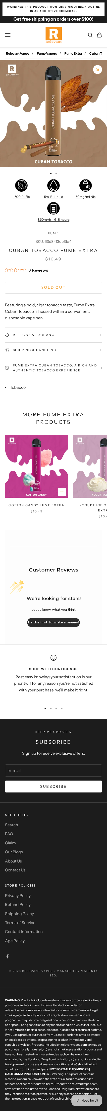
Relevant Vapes (17, 53)
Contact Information (24, 931)
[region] (53, 677)
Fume (53, 233)
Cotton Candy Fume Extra (36, 505)
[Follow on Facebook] (7, 956)
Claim (10, 842)
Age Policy (15, 940)
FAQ (9, 833)
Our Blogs (14, 851)
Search (11, 824)
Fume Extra (73, 53)
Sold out (53, 287)
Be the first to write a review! (53, 622)
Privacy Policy (18, 895)
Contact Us (15, 869)
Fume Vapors (47, 53)
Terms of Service (20, 922)
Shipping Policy (19, 913)
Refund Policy (18, 904)
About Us (13, 861)
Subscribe (53, 786)
